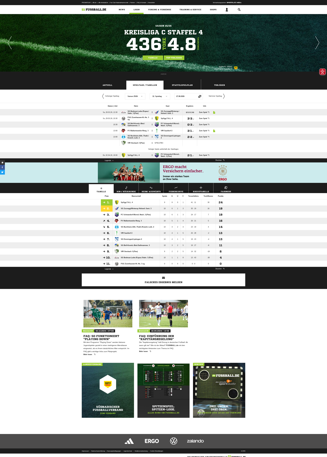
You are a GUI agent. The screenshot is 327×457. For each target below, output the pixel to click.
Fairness (226, 191)
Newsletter (151, 2)
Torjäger (219, 85)
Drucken (218, 160)
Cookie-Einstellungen (156, 451)
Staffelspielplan (182, 85)
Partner (132, 2)
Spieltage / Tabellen (145, 85)
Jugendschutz (127, 451)
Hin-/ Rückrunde (126, 191)
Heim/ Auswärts (151, 191)
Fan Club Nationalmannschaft (119, 2)
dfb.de (94, 2)
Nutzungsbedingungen (114, 451)
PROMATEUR (86, 2)
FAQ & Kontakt (141, 2)
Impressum (85, 451)
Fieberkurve (176, 191)
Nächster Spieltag (215, 96)
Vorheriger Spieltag (112, 96)
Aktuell (107, 85)
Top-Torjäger (174, 58)
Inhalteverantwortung (141, 451)
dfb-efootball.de (103, 2)
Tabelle (152, 58)
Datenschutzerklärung (98, 451)
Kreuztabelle (201, 191)
